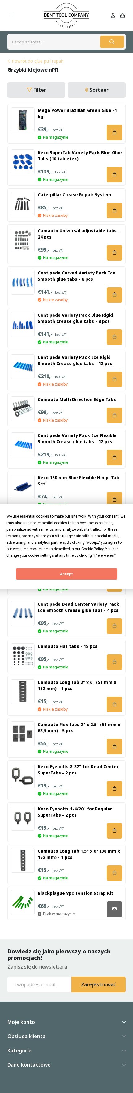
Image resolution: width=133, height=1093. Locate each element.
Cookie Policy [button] (92, 549)
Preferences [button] (104, 555)
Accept (66, 574)
